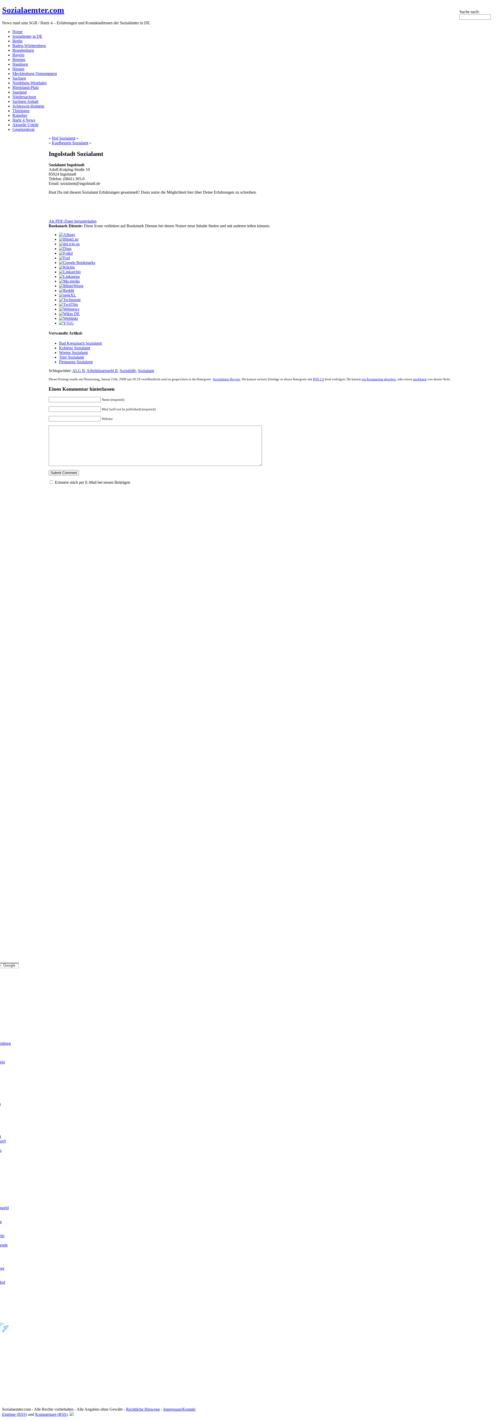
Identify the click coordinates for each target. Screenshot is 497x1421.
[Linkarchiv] (70, 272)
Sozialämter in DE (27, 36)
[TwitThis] (68, 304)
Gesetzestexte (23, 129)
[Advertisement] (109, 207)
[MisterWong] (71, 286)
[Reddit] (66, 290)
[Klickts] (67, 267)
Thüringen (21, 111)
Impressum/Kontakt (179, 1409)
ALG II (78, 370)
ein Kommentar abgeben (379, 379)
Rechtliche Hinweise (143, 1409)
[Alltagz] (67, 234)
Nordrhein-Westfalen (29, 83)
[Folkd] (66, 253)
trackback (420, 379)
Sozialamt (146, 370)
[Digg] (65, 248)
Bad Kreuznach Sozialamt (80, 343)
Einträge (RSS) (14, 1414)
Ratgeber (19, 115)
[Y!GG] (66, 323)
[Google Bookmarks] (77, 262)
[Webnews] (69, 309)
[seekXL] (67, 295)
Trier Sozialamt (71, 357)
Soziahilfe (128, 370)
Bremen (18, 59)
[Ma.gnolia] (69, 281)
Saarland (19, 92)
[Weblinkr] (68, 318)
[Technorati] (70, 300)
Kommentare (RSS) (51, 1414)
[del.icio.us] (69, 244)
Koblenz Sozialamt (74, 348)
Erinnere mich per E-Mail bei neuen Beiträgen (92, 482)
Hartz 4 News (23, 120)
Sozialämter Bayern (226, 379)
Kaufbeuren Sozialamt (70, 143)
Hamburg (20, 64)
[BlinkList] (68, 239)
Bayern (18, 55)
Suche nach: (469, 12)
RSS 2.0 (318, 379)
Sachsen (19, 78)
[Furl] (64, 258)
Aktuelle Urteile (25, 125)
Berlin (17, 41)
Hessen (18, 69)
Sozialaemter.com (33, 10)
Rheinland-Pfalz (25, 87)
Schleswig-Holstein (28, 106)
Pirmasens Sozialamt (76, 362)
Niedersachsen (24, 97)
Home (17, 31)
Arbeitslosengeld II (102, 370)
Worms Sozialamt (73, 352)
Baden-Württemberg (29, 45)
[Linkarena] (69, 276)
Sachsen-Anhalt (25, 101)
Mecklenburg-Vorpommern (34, 73)
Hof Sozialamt (63, 138)
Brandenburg (23, 50)
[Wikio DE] (69, 314)
